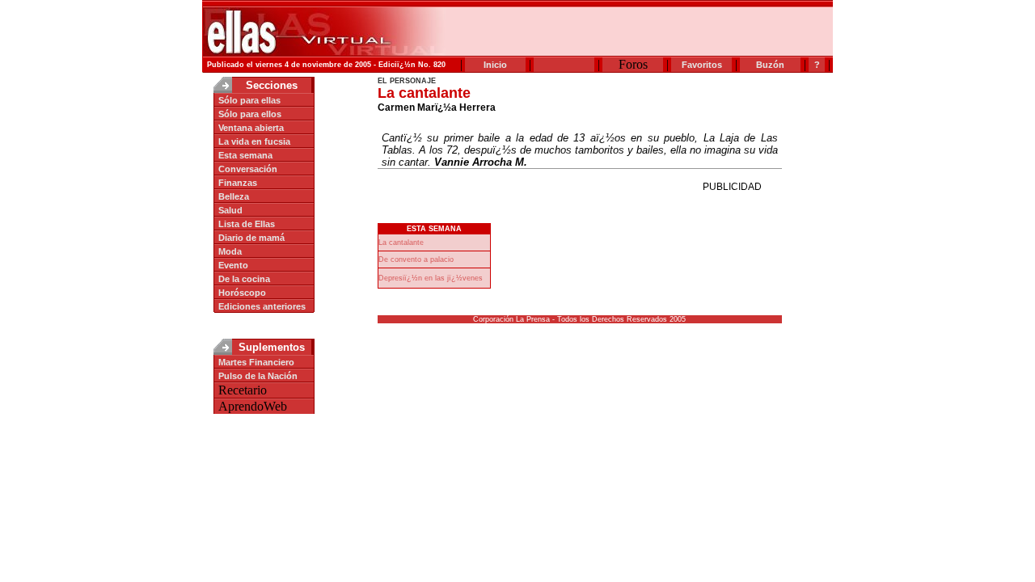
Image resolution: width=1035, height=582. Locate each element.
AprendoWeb (252, 406)
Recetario (242, 390)
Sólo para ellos (249, 114)
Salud (230, 210)
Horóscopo (242, 292)
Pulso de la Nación (258, 376)
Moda (230, 251)
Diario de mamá (251, 237)
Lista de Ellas (246, 224)
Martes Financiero (256, 362)
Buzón (770, 65)
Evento (233, 265)
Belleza (233, 196)
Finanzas (237, 183)
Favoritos (702, 65)
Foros (633, 64)
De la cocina (244, 279)
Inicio (495, 65)
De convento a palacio (416, 259)
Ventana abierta (251, 128)
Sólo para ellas (249, 100)
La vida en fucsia (254, 141)
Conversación (247, 169)
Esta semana (245, 155)
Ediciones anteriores (262, 306)
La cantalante (401, 242)
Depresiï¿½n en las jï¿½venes (430, 278)
